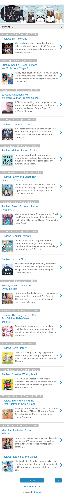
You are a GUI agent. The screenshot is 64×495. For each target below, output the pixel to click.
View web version (32, 486)
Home (32, 480)
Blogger (38, 492)
